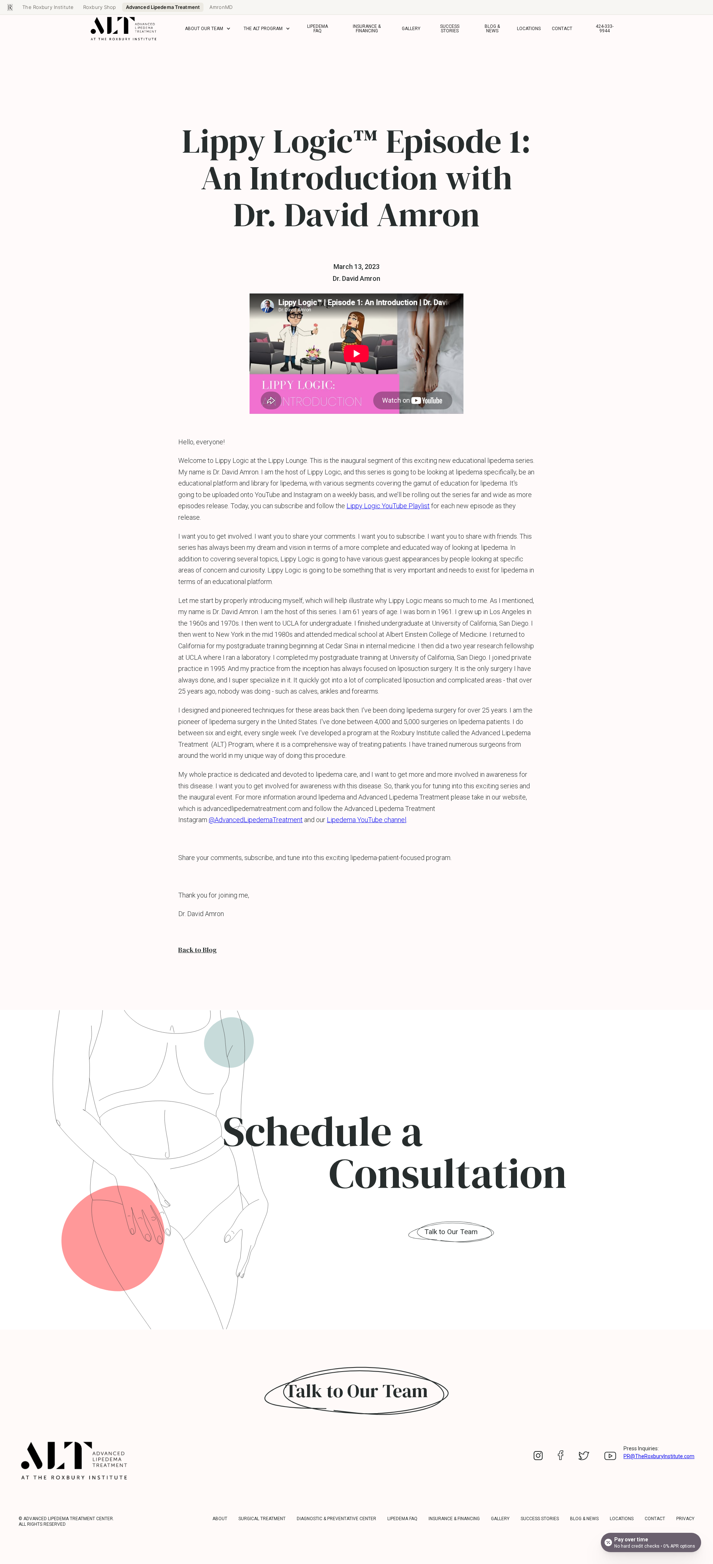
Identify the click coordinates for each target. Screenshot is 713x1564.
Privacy (685, 1518)
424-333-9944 (604, 28)
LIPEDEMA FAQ (402, 1518)
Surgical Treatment (262, 1518)
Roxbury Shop (99, 7)
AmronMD (220, 7)
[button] (208, 28)
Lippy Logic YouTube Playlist (388, 506)
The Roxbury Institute (48, 7)
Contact (562, 28)
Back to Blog (197, 950)
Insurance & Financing (367, 28)
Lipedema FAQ (317, 28)
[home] (123, 28)
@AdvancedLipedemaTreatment (256, 820)
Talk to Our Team (451, 1231)
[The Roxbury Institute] (10, 7)
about (219, 1518)
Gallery (411, 28)
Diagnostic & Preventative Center (336, 1518)
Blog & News (492, 28)
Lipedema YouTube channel (366, 820)
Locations (529, 28)
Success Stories (449, 28)
